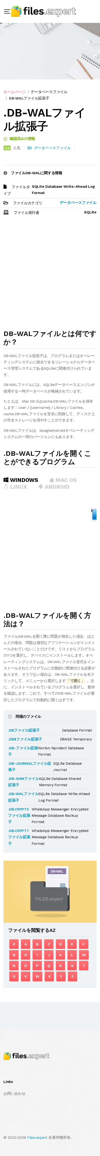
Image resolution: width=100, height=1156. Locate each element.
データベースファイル (49, 92)
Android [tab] (56, 487)
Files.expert (37, 1137)
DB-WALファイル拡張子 (29, 98)
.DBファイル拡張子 (24, 730)
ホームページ (14, 92)
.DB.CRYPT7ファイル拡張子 (19, 836)
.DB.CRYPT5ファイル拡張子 (19, 815)
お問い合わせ (14, 1093)
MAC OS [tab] (65, 480)
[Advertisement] (50, 274)
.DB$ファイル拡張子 (25, 739)
